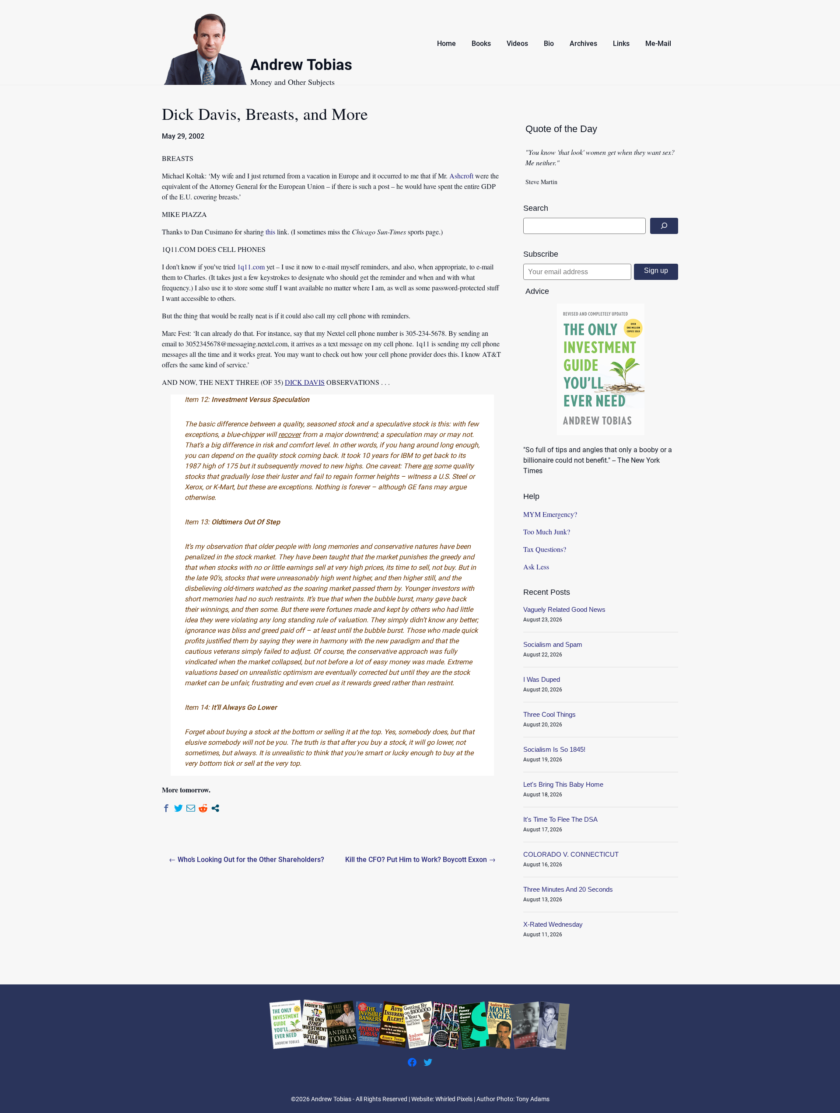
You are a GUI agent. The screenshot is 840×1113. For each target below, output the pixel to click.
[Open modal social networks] (215, 808)
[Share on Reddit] (203, 808)
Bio (549, 43)
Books (481, 43)
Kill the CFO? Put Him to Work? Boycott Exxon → (420, 859)
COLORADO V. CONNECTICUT (571, 854)
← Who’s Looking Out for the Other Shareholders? (246, 859)
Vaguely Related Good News (564, 609)
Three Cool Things (549, 714)
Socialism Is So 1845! (554, 749)
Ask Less (536, 566)
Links (621, 43)
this (270, 231)
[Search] (664, 226)
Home (446, 43)
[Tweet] (178, 808)
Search (535, 208)
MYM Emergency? (550, 514)
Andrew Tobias (301, 66)
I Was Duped (541, 679)
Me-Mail (658, 43)
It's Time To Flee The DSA (560, 819)
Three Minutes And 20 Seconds (568, 889)
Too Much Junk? (546, 531)
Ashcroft (461, 175)
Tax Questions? (544, 549)
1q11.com (251, 266)
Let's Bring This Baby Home (563, 784)
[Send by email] (190, 808)
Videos (517, 43)
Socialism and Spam (552, 644)
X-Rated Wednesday (553, 924)
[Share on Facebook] (166, 808)
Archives (583, 43)
